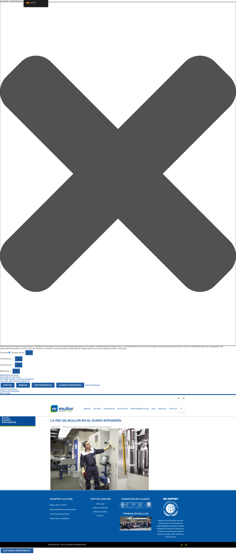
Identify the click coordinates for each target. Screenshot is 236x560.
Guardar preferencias (70, 385)
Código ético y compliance (59, 518)
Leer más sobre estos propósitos (15, 381)
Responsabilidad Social (140, 409)
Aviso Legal (5, 393)
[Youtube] (183, 398)
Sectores (97, 409)
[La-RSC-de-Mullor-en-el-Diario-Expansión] (99, 459)
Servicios (87, 409)
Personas (162, 409)
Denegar (23, 385)
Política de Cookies (100, 512)
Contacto (173, 409)
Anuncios (100, 516)
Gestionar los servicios (10, 377)
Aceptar (7, 385)
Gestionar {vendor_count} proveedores (17, 379)
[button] (118, 174)
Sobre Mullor (108, 409)
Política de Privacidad (9, 391)
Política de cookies (8, 389)
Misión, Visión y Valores (58, 505)
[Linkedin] (178, 398)
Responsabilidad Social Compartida (63, 509)
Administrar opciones (9, 375)
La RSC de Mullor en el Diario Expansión (97, 427)
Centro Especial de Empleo (59, 514)
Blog (154, 409)
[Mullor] (62, 415)
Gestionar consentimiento (17, 551)
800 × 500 (77, 427)
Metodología (122, 409)
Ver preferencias (43, 385)
